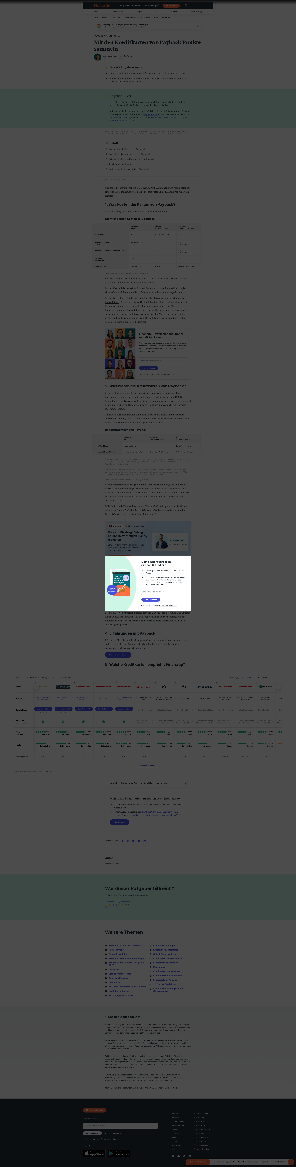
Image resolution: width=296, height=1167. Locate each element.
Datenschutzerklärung (168, 606)
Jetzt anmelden (150, 600)
